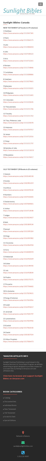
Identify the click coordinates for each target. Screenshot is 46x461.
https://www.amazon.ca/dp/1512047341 (18, 33)
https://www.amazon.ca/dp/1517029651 (18, 293)
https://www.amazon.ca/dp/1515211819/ (18, 150)
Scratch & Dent (9, 416)
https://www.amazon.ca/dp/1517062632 (18, 328)
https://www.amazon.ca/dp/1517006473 (18, 341)
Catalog (7, 398)
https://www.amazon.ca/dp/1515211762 (18, 116)
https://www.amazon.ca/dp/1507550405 (18, 197)
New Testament (10, 409)
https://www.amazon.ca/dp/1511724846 (18, 68)
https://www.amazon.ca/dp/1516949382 (18, 238)
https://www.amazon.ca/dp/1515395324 (18, 231)
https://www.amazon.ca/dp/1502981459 (18, 183)
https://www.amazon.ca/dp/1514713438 (18, 211)
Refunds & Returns (23, 436)
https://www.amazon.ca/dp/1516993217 (18, 307)
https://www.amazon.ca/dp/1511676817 (18, 157)
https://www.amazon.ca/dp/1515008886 (18, 74)
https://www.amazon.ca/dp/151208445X (18, 47)
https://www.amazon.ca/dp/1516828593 (18, 252)
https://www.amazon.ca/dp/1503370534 (18, 190)
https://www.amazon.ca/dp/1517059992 (18, 321)
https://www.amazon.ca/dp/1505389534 (18, 224)
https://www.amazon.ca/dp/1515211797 (18, 143)
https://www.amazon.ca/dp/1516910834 (18, 272)
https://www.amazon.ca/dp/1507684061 (18, 204)
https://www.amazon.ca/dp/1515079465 (18, 81)
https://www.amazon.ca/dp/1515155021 (18, 88)
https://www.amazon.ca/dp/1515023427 (18, 217)
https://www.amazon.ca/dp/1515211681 (18, 95)
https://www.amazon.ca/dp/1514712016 (18, 136)
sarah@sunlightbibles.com (23, 446)
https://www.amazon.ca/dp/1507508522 (18, 54)
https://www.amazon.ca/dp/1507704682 (18, 286)
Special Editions (10, 420)
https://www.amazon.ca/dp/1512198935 (18, 266)
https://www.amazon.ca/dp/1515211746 (18, 109)
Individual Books (10, 405)
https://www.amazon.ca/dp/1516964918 (18, 245)
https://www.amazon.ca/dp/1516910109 (18, 259)
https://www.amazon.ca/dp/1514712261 (18, 61)
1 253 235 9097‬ (23, 456)
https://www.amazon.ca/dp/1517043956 (18, 300)
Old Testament (9, 413)
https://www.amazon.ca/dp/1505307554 (18, 334)
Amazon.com (28, 368)
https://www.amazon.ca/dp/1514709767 (18, 129)
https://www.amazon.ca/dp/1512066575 (18, 40)
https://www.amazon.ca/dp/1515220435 (18, 102)
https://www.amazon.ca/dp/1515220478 (18, 123)
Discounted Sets (10, 401)
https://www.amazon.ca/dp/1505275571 (18, 279)
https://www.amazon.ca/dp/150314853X (18, 176)
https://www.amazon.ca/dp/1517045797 (18, 314)
